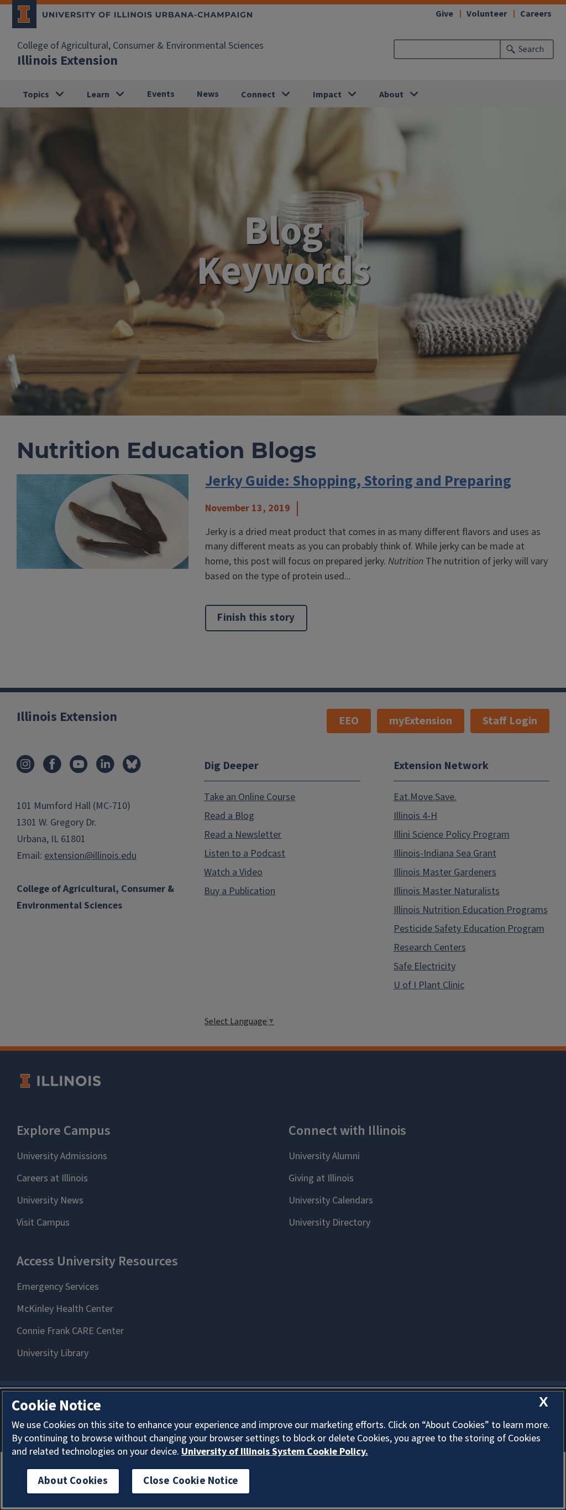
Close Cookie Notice (190, 1480)
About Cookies (73, 1480)
